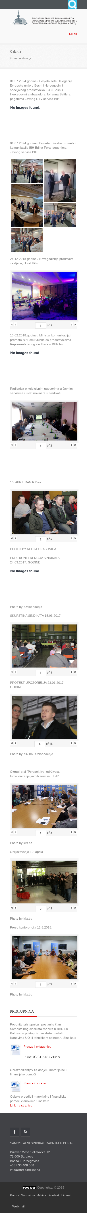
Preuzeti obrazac (35, 1083)
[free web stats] (29, 1187)
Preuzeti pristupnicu (37, 1046)
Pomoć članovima (22, 1195)
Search (72, 4)
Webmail (18, 1206)
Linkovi (66, 1195)
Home (13, 58)
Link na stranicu (21, 1105)
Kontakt (53, 1195)
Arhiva (41, 1195)
